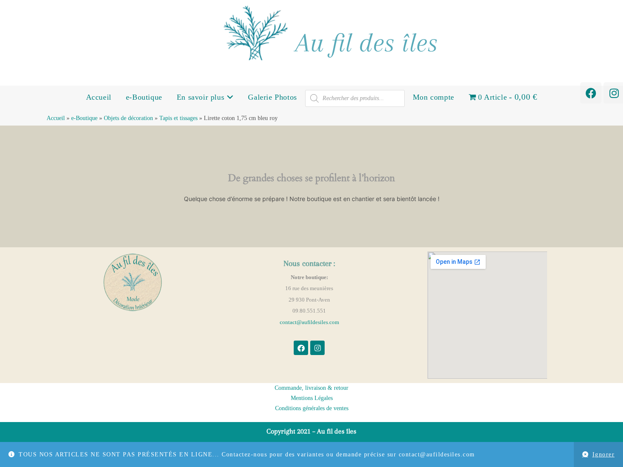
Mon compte (433, 97)
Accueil (98, 97)
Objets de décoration (128, 118)
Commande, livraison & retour (311, 388)
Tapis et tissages (178, 118)
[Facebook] (590, 92)
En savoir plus (202, 97)
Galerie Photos (272, 97)
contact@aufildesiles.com (309, 322)
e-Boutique (144, 97)
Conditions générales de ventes (311, 408)
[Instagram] (317, 348)
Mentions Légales (312, 398)
